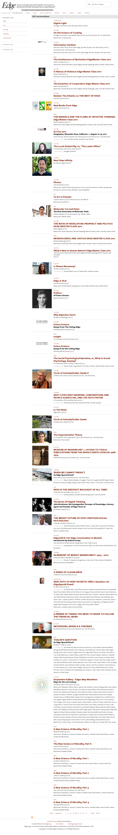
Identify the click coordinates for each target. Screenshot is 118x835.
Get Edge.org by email (75, 824)
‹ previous (58, 813)
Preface (58, 292)
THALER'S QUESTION (65, 639)
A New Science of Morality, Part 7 (71, 729)
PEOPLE (87, 13)
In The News (60, 409)
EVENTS (57, 13)
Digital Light (60, 23)
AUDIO (35, 13)
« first (51, 813)
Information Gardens (65, 44)
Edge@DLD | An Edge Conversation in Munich (78, 537)
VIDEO (28, 13)
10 (83, 813)
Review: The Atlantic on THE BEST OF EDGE (77, 95)
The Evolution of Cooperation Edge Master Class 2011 (82, 83)
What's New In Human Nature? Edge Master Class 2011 (82, 250)
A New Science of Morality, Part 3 (71, 787)
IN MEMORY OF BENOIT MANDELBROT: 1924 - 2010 (81, 555)
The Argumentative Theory (68, 434)
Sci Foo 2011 (60, 131)
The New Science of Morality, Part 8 (72, 743)
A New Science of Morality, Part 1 (71, 758)
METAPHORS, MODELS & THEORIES (73, 626)
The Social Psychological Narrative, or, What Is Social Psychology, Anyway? (82, 359)
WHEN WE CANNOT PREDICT (69, 472)
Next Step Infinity (63, 160)
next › (93, 813)
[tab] (15, 17)
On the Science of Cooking (68, 32)
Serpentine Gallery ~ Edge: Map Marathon (75, 679)
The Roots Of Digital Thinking (69, 501)
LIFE (55, 81)
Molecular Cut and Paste (66, 208)
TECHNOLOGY (57, 20)
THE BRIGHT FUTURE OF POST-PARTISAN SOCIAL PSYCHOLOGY (80, 519)
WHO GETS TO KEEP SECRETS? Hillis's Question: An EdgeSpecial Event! (81, 583)
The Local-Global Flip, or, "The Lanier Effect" (77, 146)
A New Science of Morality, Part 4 (71, 802)
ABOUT (79, 13)
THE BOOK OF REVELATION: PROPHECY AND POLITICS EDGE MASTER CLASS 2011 (83, 225)
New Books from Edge (65, 105)
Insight (57, 336)
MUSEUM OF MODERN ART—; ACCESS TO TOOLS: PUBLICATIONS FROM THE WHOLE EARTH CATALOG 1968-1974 (85, 452)
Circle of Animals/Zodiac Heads (70, 419)
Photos (57, 182)
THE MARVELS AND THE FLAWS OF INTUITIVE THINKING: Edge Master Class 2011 (85, 118)
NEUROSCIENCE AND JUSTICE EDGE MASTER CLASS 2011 (84, 238)
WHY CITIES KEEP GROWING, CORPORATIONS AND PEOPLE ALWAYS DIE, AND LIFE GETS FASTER (81, 396)
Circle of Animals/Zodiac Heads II (71, 373)
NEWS (64, 13)
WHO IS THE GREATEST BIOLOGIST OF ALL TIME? (80, 489)
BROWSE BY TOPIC (8, 18)
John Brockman (52, 821)
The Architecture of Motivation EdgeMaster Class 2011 (82, 59)
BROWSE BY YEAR (8, 44)
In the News (59, 824)
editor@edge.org (45, 824)
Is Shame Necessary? (65, 266)
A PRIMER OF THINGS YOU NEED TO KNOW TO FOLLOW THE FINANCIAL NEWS (84, 615)
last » (98, 813)
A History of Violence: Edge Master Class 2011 (77, 71)
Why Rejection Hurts (65, 314)
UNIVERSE (56, 158)
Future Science (61, 324)
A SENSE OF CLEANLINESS (68, 572)
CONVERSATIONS (17, 13)
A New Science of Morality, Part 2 (71, 773)
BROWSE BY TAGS (8, 49)
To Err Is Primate (62, 196)
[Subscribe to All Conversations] (32, 817)
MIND (55, 57)
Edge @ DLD (60, 280)
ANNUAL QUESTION (46, 13)
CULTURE (56, 30)
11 (86, 813)
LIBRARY (71, 13)
